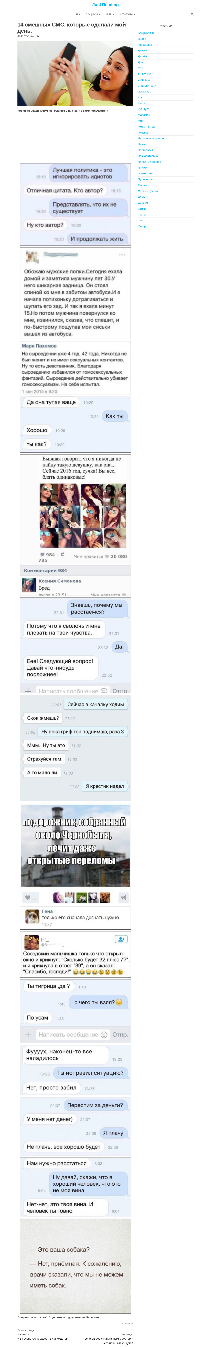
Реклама (143, 185)
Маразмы (144, 114)
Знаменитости (147, 85)
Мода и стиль (146, 126)
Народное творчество (152, 138)
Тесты (142, 214)
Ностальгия (145, 150)
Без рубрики (146, 33)
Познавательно (148, 156)
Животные (145, 74)
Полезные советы (149, 161)
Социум (92, 14)
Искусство (144, 91)
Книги (141, 103)
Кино (141, 97)
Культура (126, 14)
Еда (140, 68)
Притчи (142, 167)
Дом (140, 62)
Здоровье (144, 79)
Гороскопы (145, 44)
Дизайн (142, 56)
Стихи (142, 208)
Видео (142, 38)
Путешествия (146, 179)
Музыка (143, 132)
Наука (142, 144)
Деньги (142, 50)
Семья (142, 196)
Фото (141, 220)
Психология (145, 173)
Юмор (30, 1330)
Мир (109, 14)
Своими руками (148, 191)
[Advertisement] (75, 138)
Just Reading (105, 4)
